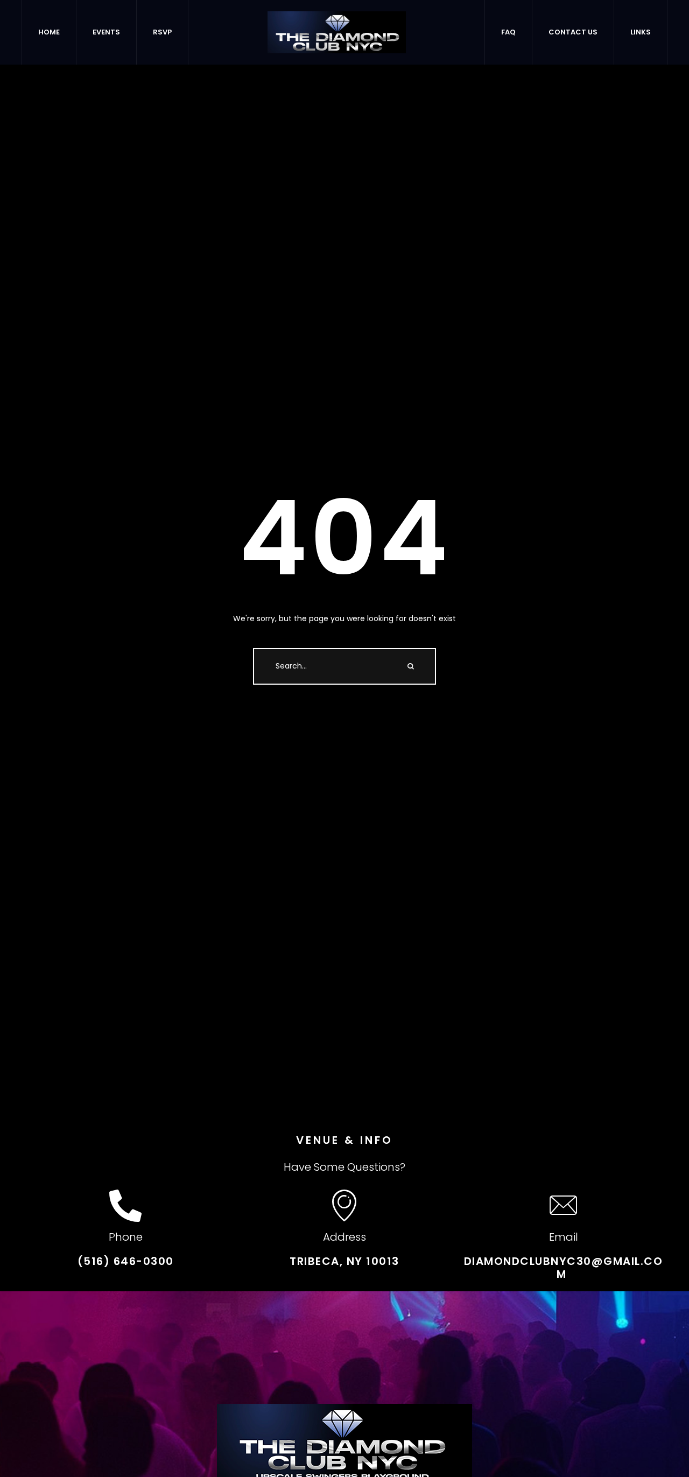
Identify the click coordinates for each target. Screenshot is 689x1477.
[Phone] (125, 1206)
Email (563, 1236)
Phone (126, 1236)
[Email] (563, 1206)
